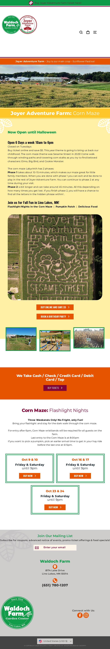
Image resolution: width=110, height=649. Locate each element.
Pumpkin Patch (65, 206)
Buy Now (78, 476)
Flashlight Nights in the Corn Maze (30, 206)
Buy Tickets (53, 388)
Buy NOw (28, 476)
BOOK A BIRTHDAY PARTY (53, 316)
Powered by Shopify (77, 645)
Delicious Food (88, 206)
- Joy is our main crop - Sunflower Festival (55, 61)
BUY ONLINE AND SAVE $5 (53, 307)
